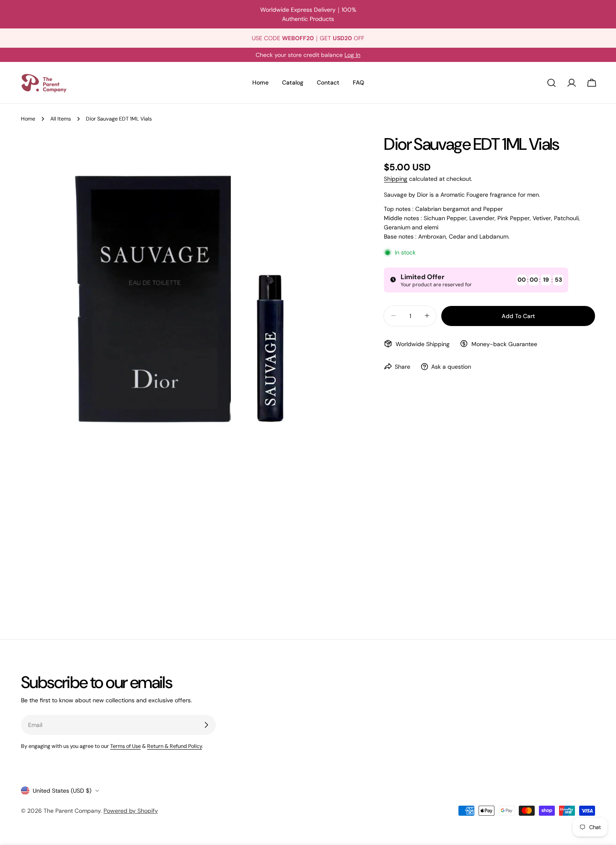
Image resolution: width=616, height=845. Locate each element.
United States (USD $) (62, 790)
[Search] (551, 82)
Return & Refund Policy (174, 746)
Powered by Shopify (131, 810)
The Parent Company (72, 810)
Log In (352, 55)
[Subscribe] (206, 725)
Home (28, 119)
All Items (60, 119)
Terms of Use (125, 746)
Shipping (395, 178)
